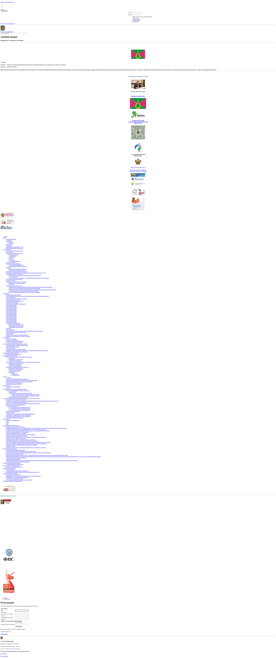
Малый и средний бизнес (9, 468)
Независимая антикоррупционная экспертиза (17, 379)
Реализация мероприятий (15, 366)
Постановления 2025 (11, 320)
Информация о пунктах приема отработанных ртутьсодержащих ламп (23, 476)
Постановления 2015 (11, 307)
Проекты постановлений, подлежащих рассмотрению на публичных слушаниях (26, 447)
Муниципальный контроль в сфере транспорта (17, 461)
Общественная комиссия (15, 360)
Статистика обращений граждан (14, 342)
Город (4, 238)
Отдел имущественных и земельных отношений (15, 344)
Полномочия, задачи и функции (17, 283)
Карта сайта (3, 653)
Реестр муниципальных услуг (16, 324)
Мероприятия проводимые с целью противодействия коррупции (25, 275)
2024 (7, 423)
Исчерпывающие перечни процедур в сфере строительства (20, 439)
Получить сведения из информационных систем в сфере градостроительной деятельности (28, 442)
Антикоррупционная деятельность (14, 274)
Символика (9, 240)
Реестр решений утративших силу (14, 382)
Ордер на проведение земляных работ (15, 404)
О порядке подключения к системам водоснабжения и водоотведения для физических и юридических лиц (32, 401)
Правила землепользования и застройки (16, 433)
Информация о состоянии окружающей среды (17, 477)
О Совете (8, 377)
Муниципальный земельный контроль (15, 450)
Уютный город (12, 256)
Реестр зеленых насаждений (13, 300)
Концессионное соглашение (13, 459)
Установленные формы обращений (14, 341)
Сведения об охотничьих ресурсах (14, 478)
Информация (12, 392)
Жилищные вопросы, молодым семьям (15, 349)
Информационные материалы (16, 326)
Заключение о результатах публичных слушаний (18, 336)
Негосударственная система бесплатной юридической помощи (24, 292)
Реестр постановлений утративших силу (16, 304)
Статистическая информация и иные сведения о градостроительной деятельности (26, 443)
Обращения (6, 337)
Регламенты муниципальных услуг (15, 301)
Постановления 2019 (11, 313)
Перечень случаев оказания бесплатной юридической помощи (24, 288)
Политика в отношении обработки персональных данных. (15, 651)
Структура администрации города (14, 250)
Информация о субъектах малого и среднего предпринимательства (22, 472)
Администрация (7, 249)
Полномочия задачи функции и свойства (16, 282)
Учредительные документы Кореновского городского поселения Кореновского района (27, 296)
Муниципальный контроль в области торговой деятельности (21, 451)
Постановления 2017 (11, 310)
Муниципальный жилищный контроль (15, 457)
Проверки (8, 328)
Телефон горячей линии (138, 120)
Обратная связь (4, 656)
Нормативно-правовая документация (18, 397)
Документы (6, 293)
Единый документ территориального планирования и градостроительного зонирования (28, 430)
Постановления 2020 (11, 314)
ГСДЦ (10, 258)
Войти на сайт (4, 23)
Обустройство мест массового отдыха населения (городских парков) (23, 362)
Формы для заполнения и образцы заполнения (20, 393)
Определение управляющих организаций (16, 402)
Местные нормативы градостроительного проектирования (20, 434)
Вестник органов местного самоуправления (17, 335)
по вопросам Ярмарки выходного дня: (138, 121)
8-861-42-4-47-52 (138, 123)
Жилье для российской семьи (138, 167)
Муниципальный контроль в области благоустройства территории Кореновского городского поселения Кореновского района (37, 455)
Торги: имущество (10, 348)
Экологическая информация (13, 411)
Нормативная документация (13, 386)
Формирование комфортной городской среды (17, 367)
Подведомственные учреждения (14, 279)
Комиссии (14, 373)
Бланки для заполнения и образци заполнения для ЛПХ (25, 395)
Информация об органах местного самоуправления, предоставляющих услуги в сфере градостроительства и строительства (36, 428)
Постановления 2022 (11, 316)
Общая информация (11, 239)
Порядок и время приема (12, 340)
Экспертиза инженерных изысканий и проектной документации (22, 441)
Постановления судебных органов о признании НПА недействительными (24, 331)
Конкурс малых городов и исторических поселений (19, 357)
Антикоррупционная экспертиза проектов (16, 271)
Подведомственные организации (14, 253)
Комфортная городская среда (10, 355)
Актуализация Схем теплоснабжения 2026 (19, 410)
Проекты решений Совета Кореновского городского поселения (21, 380)
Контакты (5, 481)
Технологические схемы (12, 302)
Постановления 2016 (11, 309)
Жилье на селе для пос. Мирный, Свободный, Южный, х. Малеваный (138, 170)
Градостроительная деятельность (11, 425)
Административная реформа (13, 323)
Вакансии (8, 267)
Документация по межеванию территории (16, 351)
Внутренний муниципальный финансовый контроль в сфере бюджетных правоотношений (28, 452)
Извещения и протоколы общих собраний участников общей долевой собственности (27, 350)
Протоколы (12, 372)
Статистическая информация (13, 263)
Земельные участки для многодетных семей (17, 345)
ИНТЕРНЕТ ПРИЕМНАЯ (138, 96)
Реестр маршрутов (10, 297)
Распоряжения (9, 333)
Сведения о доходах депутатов (13, 384)
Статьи (8, 388)
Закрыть (3, 9)
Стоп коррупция (13, 276)
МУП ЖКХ (12, 260)
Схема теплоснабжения (12, 406)
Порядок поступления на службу (17, 270)
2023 (7, 421)
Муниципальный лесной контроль (14, 454)
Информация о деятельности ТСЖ (14, 247)
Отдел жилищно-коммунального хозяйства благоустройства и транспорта (21, 398)
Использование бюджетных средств (18, 266)
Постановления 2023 (11, 318)
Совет (4, 376)
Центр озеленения (13, 254)
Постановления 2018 (11, 311)
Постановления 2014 (11, 306)
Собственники (15, 375)
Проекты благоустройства (15, 370)
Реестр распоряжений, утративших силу (16, 332)
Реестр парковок (10, 329)
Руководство (9, 252)
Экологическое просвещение (10, 473)
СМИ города (9, 244)
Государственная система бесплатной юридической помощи (24, 291)
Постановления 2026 (11, 322)
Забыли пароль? (136, 20)
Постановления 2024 (11, 319)
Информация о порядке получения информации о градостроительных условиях (26, 429)
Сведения (11, 284)
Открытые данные (10, 280)
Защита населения (10, 262)
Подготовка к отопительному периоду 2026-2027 (18, 416)
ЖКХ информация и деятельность (14, 248)
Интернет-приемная (11, 338)
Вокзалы (11, 243)
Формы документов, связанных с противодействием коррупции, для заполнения (29, 278)
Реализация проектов (14, 371)
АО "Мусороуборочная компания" (14, 417)
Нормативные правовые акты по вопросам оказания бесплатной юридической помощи (30, 287)
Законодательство (10, 469)
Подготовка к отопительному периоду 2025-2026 (18, 415)
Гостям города (9, 241)
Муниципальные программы (13, 294)
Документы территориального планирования (17, 432)
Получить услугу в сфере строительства (16, 438)
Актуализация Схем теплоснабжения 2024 (19, 407)
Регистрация (136, 21)
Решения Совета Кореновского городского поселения (19, 381)
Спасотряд (11, 257)
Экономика (9, 245)
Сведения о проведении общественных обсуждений (19, 479)
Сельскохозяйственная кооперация (11, 463)
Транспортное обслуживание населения (16, 399)
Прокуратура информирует (13, 420)
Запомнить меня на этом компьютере (143, 16)
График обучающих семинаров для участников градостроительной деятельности (26, 437)
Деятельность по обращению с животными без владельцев (20, 413)
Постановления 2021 (11, 315)
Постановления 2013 (11, 305)
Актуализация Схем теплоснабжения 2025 (19, 408)
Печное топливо (10, 412)
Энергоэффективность (14, 261)
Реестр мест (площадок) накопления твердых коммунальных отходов (23, 403)
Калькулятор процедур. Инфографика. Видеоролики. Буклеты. (21, 445)
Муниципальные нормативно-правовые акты (17, 470)
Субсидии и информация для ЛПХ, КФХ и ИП (15, 389)
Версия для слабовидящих (7, 31)
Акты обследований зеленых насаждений (16, 298)
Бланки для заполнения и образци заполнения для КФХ (25, 394)
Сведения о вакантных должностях (18, 269)
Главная (5, 236)
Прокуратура (6, 419)
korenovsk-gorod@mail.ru (16, 648)
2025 (7, 424)
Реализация (12, 358)
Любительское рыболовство (15, 481)
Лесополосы (6, 385)
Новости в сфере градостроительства (15, 426)
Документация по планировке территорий (16, 435)
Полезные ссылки (10, 446)
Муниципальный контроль (10, 448)
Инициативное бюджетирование (11, 465)
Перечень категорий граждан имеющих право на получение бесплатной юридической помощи (32, 289)
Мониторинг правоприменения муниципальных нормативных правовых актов (25, 272)
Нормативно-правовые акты (16, 327)
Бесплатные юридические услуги (14, 285)
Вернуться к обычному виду (8, 2)
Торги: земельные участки (12, 346)
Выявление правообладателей (10, 353)
